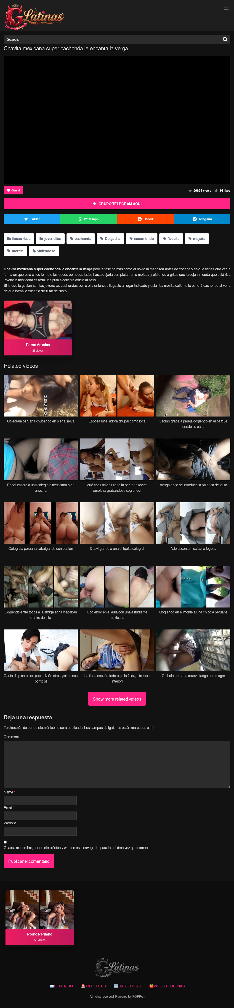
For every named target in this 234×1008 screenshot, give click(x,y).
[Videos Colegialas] (34, 17)
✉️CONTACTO (61, 986)
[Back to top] (221, 993)
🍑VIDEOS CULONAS (167, 986)
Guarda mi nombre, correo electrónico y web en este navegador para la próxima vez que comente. (77, 847)
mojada (198, 238)
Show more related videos (117, 699)
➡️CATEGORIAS (127, 986)
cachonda (82, 238)
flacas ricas (21, 238)
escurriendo (143, 238)
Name (9, 792)
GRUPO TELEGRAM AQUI (119, 203)
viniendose (45, 250)
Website (10, 822)
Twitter (35, 219)
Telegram (205, 219)
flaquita (173, 238)
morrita (17, 250)
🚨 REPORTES (93, 986)
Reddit (148, 219)
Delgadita (112, 238)
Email (9, 807)
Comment (11, 736)
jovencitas (52, 238)
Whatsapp (91, 219)
